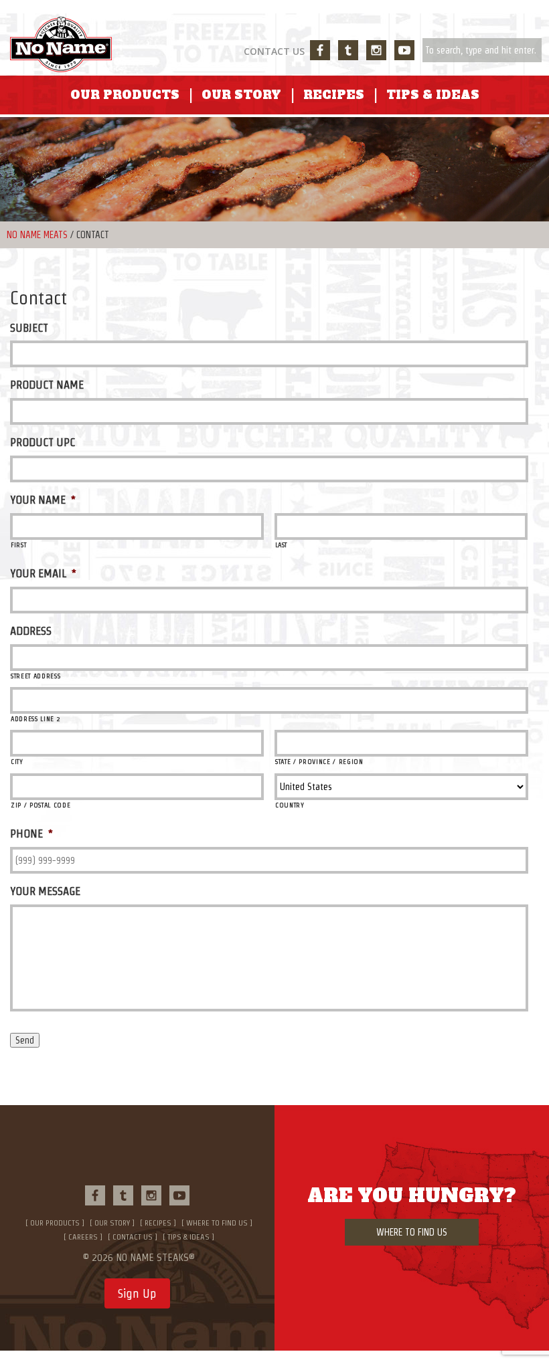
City (17, 761)
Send (24, 1040)
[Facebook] (320, 50)
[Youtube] (404, 50)
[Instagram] (376, 50)
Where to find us (217, 1222)
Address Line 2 (35, 718)
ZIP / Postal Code (40, 805)
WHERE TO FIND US (411, 1232)
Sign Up (137, 1293)
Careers (83, 1236)
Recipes (333, 95)
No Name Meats (37, 234)
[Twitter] (348, 50)
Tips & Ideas (432, 95)
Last (281, 545)
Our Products (124, 95)
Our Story (241, 95)
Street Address (35, 676)
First (18, 545)
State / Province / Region (319, 761)
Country (290, 805)
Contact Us (274, 51)
